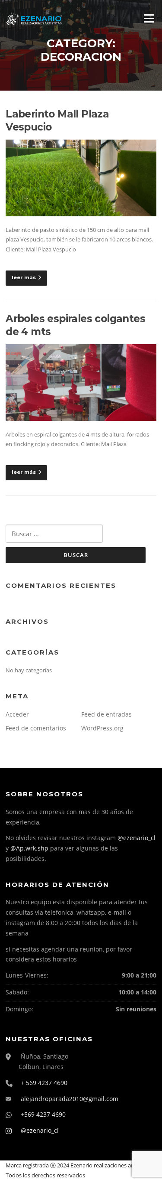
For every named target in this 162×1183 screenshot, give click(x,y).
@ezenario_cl (137, 838)
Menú (148, 18)
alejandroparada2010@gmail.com (69, 1099)
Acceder (17, 714)
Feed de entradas (106, 714)
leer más (24, 277)
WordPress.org (102, 728)
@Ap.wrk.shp (29, 848)
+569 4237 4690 (43, 1114)
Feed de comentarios (36, 728)
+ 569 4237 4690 (44, 1083)
